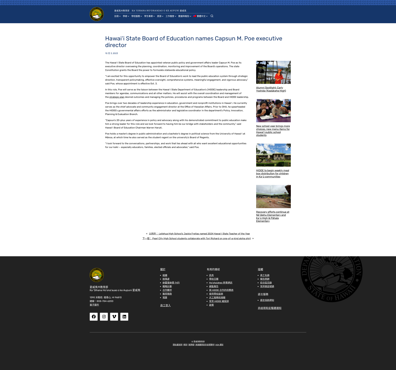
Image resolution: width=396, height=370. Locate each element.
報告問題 (264, 279)
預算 (165, 297)
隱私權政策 (177, 345)
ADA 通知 (219, 345)
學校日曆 (213, 279)
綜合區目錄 (266, 282)
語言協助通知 (267, 300)
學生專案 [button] (148, 16)
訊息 (211, 275)
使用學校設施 (216, 293)
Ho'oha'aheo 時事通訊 (220, 282)
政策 (211, 305)
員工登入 (165, 305)
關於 (163, 269)
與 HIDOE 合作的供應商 (221, 290)
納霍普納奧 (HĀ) (171, 282)
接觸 (260, 269)
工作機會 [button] (170, 16)
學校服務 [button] (135, 16)
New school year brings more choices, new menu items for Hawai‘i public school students (273, 131)
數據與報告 (183, 16)
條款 (185, 345)
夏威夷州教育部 (121, 10)
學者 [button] (125, 16)
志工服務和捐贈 (217, 297)
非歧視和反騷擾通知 (270, 308)
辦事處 (166, 279)
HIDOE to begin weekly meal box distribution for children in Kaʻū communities (272, 173)
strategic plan (116, 97)
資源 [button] (159, 16)
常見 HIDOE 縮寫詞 (219, 301)
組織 (165, 275)
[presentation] (273, 72)
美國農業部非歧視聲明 (205, 345)
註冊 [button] (116, 16)
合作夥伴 (167, 290)
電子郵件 (94, 304)
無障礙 (191, 345)
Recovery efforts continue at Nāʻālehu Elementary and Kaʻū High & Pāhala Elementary (272, 216)
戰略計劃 (167, 286)
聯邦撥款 (167, 293)
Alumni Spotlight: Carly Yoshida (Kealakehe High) (271, 89)
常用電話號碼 (267, 286)
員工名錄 (264, 275)
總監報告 (213, 286)
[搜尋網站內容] (211, 15)
